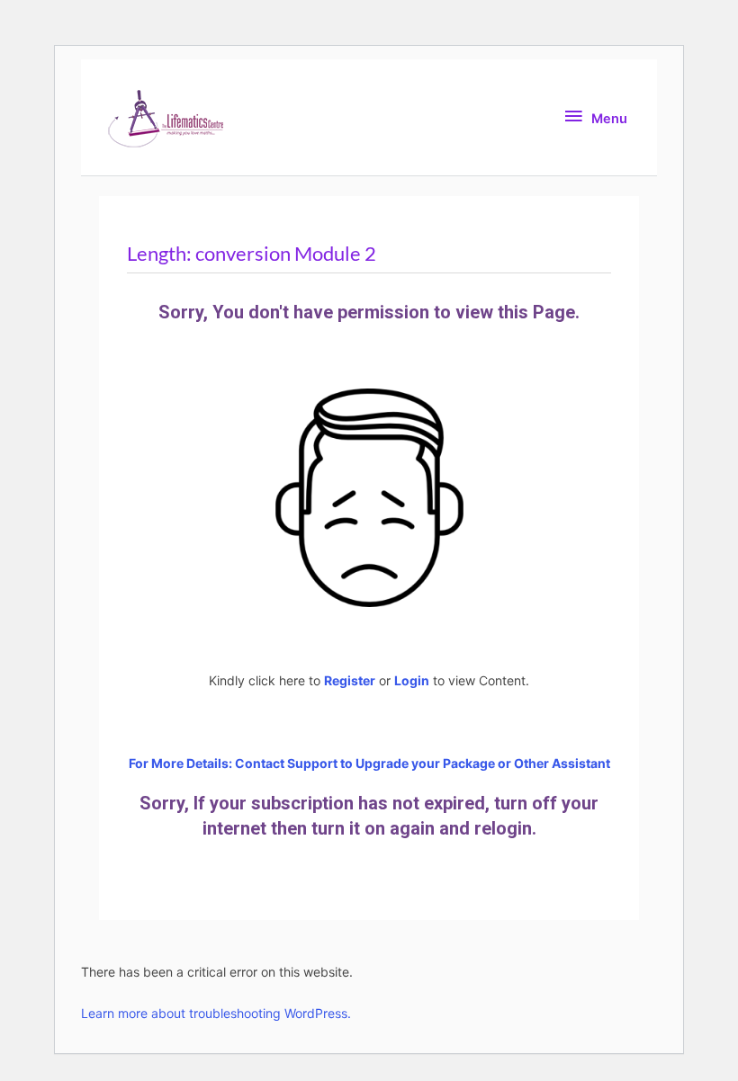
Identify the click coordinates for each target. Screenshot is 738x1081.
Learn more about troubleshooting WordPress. (216, 1013)
